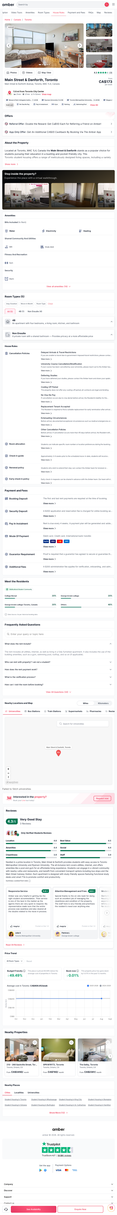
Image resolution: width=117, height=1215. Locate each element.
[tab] (12, 711)
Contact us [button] (9, 1203)
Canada (17, 20)
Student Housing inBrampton (99, 1099)
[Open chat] (112, 1210)
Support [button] (8, 1197)
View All (94, 105)
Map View (46, 72)
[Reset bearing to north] (8, 777)
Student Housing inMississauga (44, 1099)
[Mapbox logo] (12, 782)
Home (7, 20)
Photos (13, 72)
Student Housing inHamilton (99, 1105)
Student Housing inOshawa (16, 1105)
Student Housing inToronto (15, 1099)
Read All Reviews (14, 945)
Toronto (28, 20)
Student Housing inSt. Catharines (72, 1105)
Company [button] (8, 1184)
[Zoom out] (8, 773)
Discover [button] (8, 1190)
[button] (63, 4)
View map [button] (46, 94)
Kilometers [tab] (103, 703)
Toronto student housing (18, 157)
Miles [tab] (85, 703)
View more (48, 503)
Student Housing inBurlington (43, 1105)
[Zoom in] (8, 769)
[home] (8, 4)
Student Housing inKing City (70, 1099)
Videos (29, 72)
